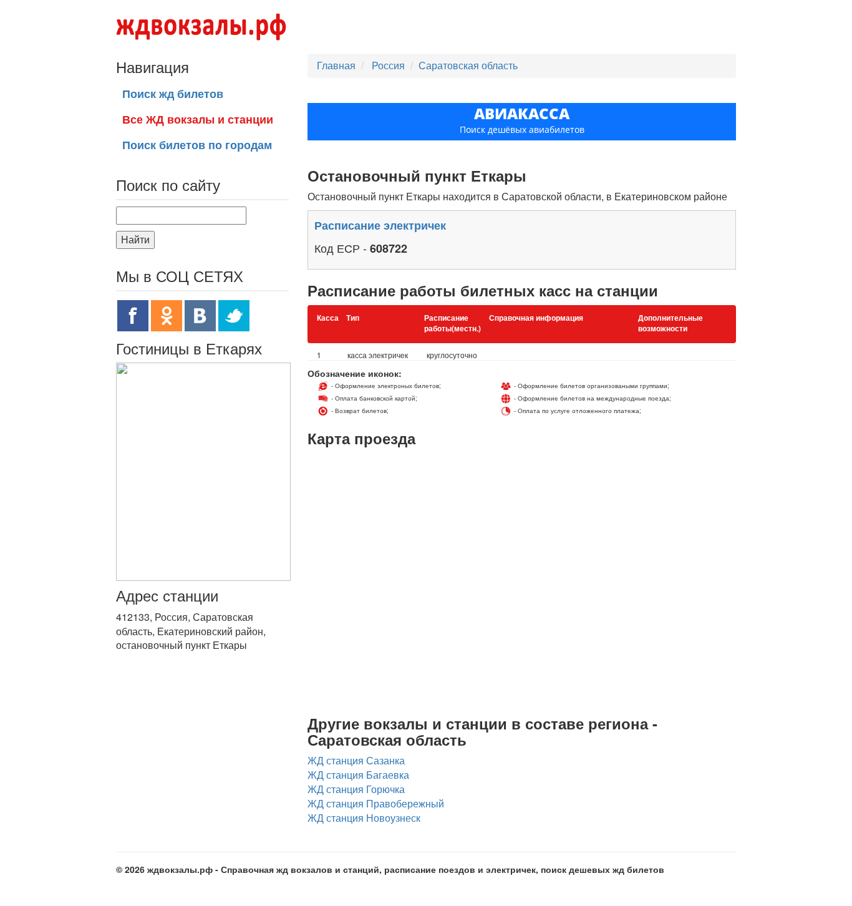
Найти (135, 239)
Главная (336, 65)
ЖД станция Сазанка (356, 760)
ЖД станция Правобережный (375, 803)
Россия (389, 65)
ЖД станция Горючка (356, 789)
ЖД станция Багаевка (358, 774)
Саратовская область (468, 65)
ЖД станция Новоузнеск (363, 818)
